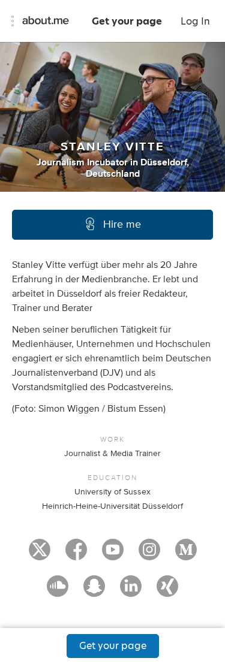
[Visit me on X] (39, 555)
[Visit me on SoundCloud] (57, 591)
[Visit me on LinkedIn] (131, 591)
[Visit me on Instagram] (149, 555)
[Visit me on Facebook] (76, 555)
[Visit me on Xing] (167, 591)
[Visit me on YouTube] (113, 555)
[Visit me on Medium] (186, 555)
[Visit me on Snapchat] (94, 591)
